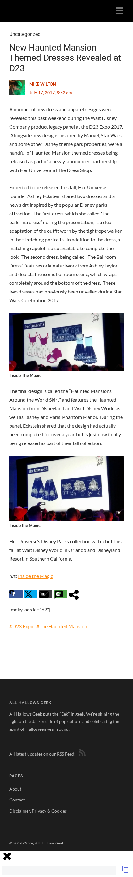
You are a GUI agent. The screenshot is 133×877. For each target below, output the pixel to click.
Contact (17, 799)
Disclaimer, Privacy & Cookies (38, 810)
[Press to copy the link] (125, 871)
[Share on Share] (75, 594)
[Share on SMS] (60, 594)
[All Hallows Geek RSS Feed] (81, 753)
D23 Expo (22, 626)
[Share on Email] (45, 594)
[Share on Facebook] (16, 594)
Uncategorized (25, 34)
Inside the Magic (35, 576)
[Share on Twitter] (30, 594)
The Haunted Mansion (63, 626)
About (15, 788)
